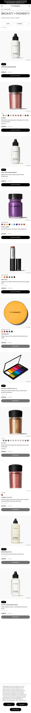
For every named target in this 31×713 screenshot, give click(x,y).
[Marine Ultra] (17, 224)
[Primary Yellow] (7, 224)
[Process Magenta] (19, 224)
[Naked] (11, 115)
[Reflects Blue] (18, 440)
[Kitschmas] (18, 115)
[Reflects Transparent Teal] (21, 440)
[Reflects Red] (16, 440)
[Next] (29, 115)
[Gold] (3, 440)
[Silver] (26, 440)
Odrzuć (9, 704)
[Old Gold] (21, 115)
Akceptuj (22, 704)
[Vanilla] (6, 115)
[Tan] (3, 115)
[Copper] (2, 495)
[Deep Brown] (12, 277)
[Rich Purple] (2, 224)
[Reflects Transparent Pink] (23, 440)
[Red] (28, 440)
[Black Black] (28, 115)
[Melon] (13, 115)
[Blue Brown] (8, 115)
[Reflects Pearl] (11, 440)
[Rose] (16, 115)
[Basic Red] (26, 115)
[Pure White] (23, 115)
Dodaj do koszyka (15, 75)
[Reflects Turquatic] (8, 440)
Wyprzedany (15, 346)
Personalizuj (15, 709)
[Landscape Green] (22, 224)
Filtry (8, 23)
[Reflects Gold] (13, 440)
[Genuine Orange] (4, 224)
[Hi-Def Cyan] (14, 224)
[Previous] (1, 115)
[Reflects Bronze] (6, 440)
